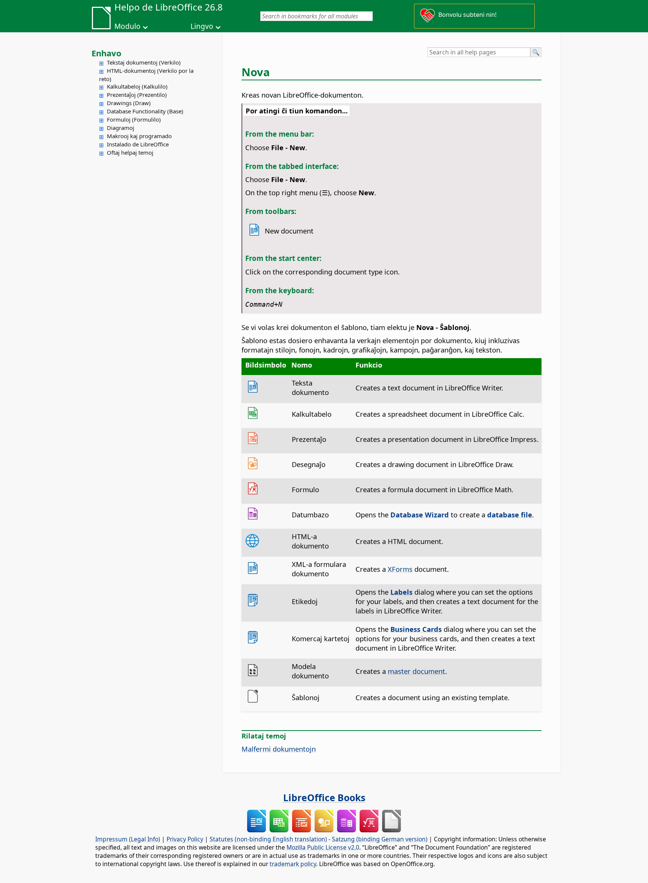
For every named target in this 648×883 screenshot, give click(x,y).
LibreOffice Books (324, 797)
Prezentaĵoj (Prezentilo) (137, 94)
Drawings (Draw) (129, 103)
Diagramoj (120, 127)
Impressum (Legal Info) (127, 839)
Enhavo (107, 53)
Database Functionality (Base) (145, 111)
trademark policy (293, 864)
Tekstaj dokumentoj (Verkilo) (144, 62)
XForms (400, 569)
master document (416, 671)
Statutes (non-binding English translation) (268, 839)
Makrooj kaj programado (139, 136)
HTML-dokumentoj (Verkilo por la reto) (146, 75)
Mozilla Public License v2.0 (322, 847)
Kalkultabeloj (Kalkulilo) (137, 86)
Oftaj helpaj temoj (130, 152)
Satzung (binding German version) (380, 839)
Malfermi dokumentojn (279, 748)
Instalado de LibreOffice (138, 144)
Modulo (127, 26)
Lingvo (201, 26)
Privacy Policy (184, 839)
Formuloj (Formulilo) (134, 119)
